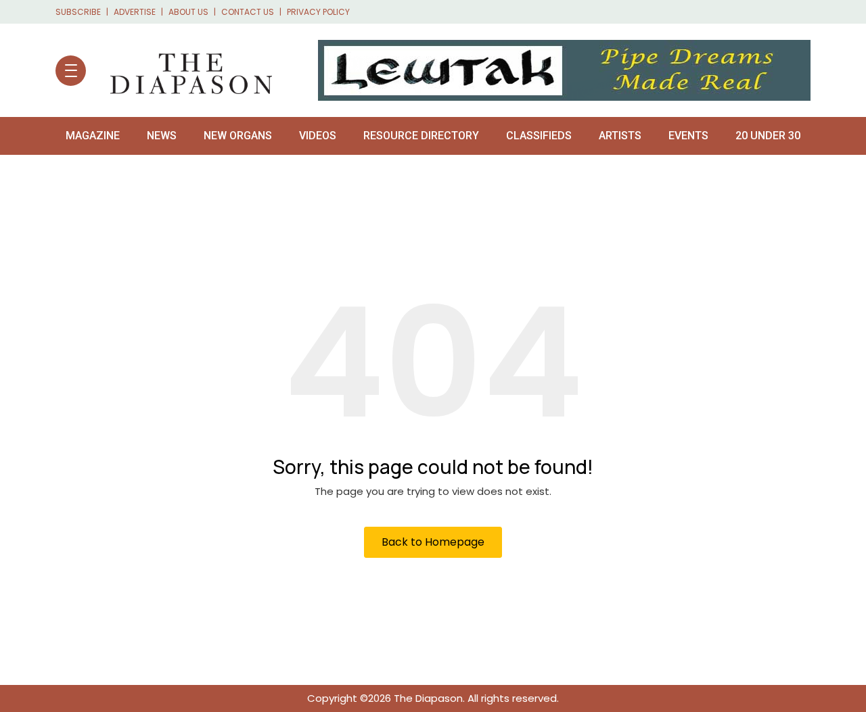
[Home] (184, 70)
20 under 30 (767, 135)
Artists (620, 135)
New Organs (238, 135)
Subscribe (78, 12)
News (162, 135)
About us (188, 12)
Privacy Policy (318, 12)
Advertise (135, 12)
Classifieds (539, 135)
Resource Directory (421, 135)
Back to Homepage (433, 542)
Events (688, 135)
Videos (317, 135)
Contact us (247, 12)
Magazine (93, 135)
